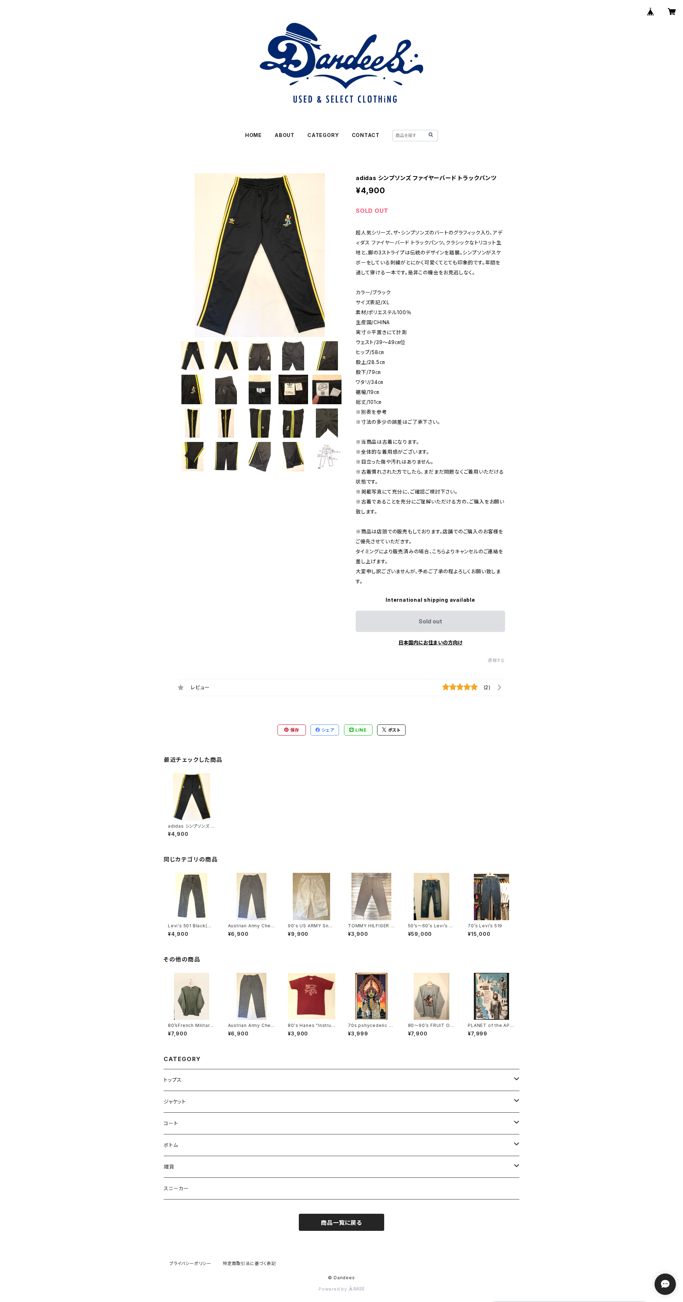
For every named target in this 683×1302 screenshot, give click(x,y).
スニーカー (176, 1188)
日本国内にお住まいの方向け (430, 642)
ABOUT (285, 135)
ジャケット (175, 1101)
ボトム (171, 1145)
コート (171, 1123)
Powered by (334, 1289)
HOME (253, 135)
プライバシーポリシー (190, 1263)
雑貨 (169, 1167)
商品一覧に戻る (341, 1222)
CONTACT (366, 135)
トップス (173, 1080)
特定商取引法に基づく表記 (249, 1263)
